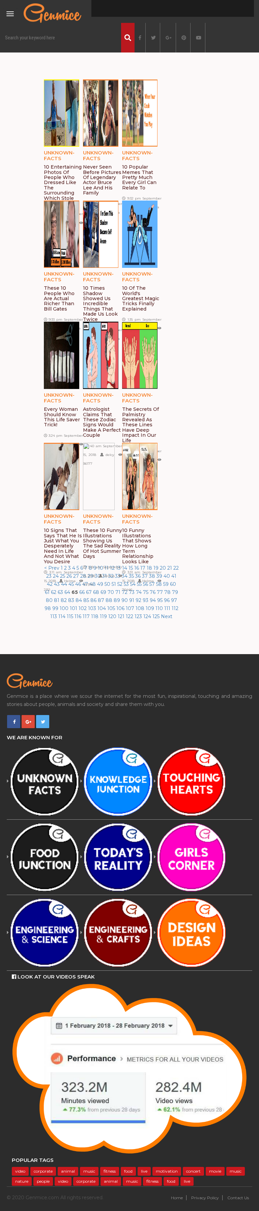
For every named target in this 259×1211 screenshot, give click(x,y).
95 (160, 600)
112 (175, 608)
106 (121, 608)
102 (83, 608)
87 (102, 600)
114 (62, 616)
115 (71, 616)
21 (170, 568)
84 (79, 600)
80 (50, 600)
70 (111, 592)
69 (104, 592)
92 (139, 600)
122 (130, 616)
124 (147, 616)
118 (95, 616)
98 (48, 608)
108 (141, 608)
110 (159, 608)
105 (111, 608)
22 (176, 568)
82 (64, 600)
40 (167, 576)
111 (168, 608)
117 (87, 616)
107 (131, 608)
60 (173, 584)
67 (89, 592)
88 (110, 600)
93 (146, 600)
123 (139, 616)
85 (86, 600)
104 (102, 608)
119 (104, 616)
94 (153, 600)
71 (118, 592)
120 (113, 616)
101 (74, 608)
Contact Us (238, 1197)
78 (168, 592)
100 (65, 608)
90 (125, 600)
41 (173, 576)
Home (177, 1197)
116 (79, 616)
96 (167, 600)
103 (92, 608)
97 (174, 600)
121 (122, 616)
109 (150, 608)
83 (72, 600)
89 (117, 600)
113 (54, 616)
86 (94, 600)
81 (57, 600)
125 (156, 616)
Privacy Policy (205, 1197)
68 (96, 592)
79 (175, 592)
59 (166, 584)
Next (166, 616)
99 (56, 608)
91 (132, 600)
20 (163, 568)
